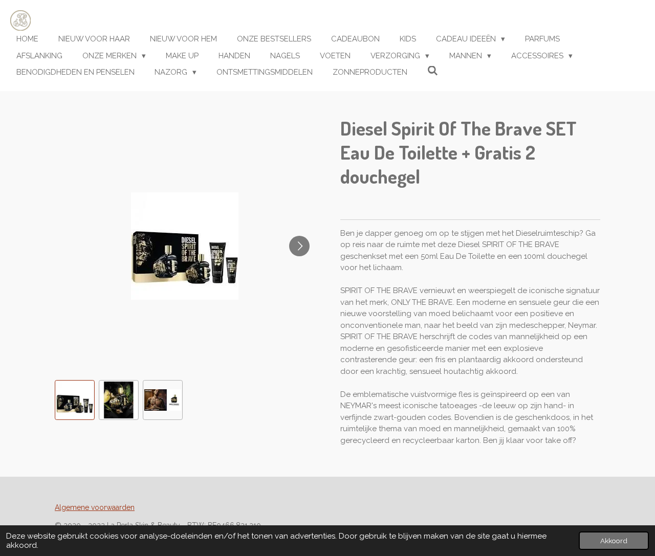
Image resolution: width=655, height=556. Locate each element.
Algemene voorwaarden (95, 507)
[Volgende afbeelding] (299, 246)
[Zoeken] (432, 71)
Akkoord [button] (613, 541)
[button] (75, 400)
